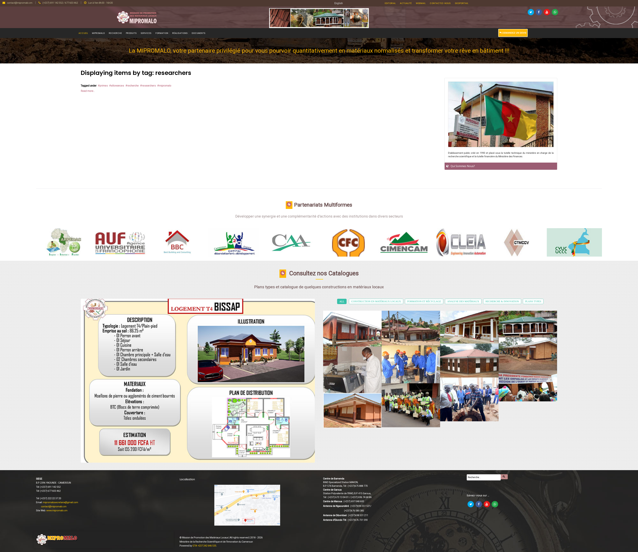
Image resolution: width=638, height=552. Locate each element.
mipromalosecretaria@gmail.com (60, 502)
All (341, 301)
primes (104, 85)
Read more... (88, 90)
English (338, 3)
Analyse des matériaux (463, 301)
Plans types (533, 301)
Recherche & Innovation (502, 301)
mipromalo (165, 85)
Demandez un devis (514, 33)
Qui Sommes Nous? (463, 166)
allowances (117, 85)
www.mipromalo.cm (56, 510)
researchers (149, 85)
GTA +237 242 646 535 (204, 545)
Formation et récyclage (424, 301)
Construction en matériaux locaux (376, 301)
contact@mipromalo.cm (53, 506)
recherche (133, 85)
